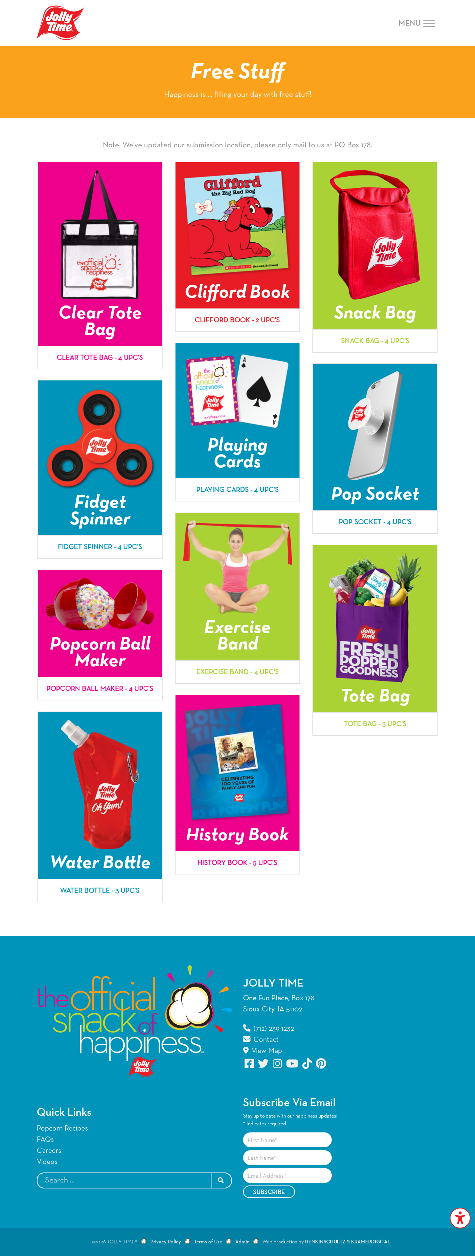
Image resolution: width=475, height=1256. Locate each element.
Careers (49, 1150)
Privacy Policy (165, 1241)
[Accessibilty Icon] (460, 1218)
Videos (47, 1161)
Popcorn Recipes (62, 1128)
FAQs (45, 1139)
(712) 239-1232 (273, 1028)
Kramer (370, 1241)
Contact (265, 1039)
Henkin (325, 1241)
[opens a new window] (249, 1063)
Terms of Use (208, 1241)
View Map (266, 1050)
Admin (242, 1241)
